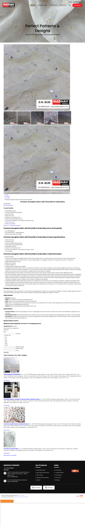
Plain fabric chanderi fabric (11, 448)
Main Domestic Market (10, 274)
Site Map (57, 480)
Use (6, 249)
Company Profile (42, 5)
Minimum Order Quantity (11, 234)
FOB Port (7, 256)
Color (6, 251)
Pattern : (14, 377)
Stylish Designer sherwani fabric (12, 374)
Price (6, 231)
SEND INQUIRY (7, 455)
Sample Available (9, 264)
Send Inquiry (17, 225)
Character (7, 243)
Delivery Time (8, 263)
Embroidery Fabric (41, 470)
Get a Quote (77, 5)
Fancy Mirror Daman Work (43, 472)
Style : (53, 376)
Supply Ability (8, 261)
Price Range (8, 232)
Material (7, 246)
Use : (60, 374)
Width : (61, 377)
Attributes (7, 248)
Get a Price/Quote (8, 205)
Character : (31, 376)
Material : (71, 376)
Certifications (8, 280)
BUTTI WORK (39, 475)
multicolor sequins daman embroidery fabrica (16, 424)
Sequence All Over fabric (43, 477)
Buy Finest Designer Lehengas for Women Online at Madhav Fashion (22, 399)
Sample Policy (8, 266)
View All (38, 480)
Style (6, 241)
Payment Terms (9, 258)
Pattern (7, 244)
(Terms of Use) (20, 495)
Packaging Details (9, 268)
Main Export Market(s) (10, 272)
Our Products (53, 5)
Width (6, 240)
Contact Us (63, 5)
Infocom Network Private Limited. (21, 497)
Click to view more (9, 222)
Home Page (33, 5)
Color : (24, 401)
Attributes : (39, 377)
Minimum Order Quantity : (40, 374)
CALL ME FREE (13, 455)
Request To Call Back (9, 225)
